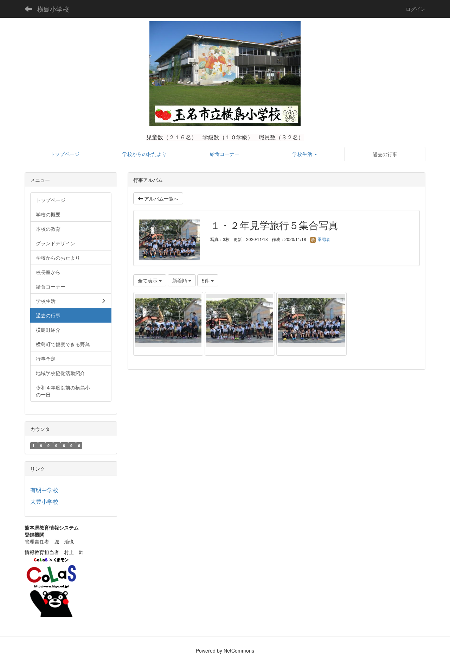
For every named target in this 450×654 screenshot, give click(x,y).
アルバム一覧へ (161, 198)
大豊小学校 (44, 501)
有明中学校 (44, 490)
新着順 (180, 280)
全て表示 (148, 280)
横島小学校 (53, 8)
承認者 (323, 239)
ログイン (415, 8)
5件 (206, 280)
